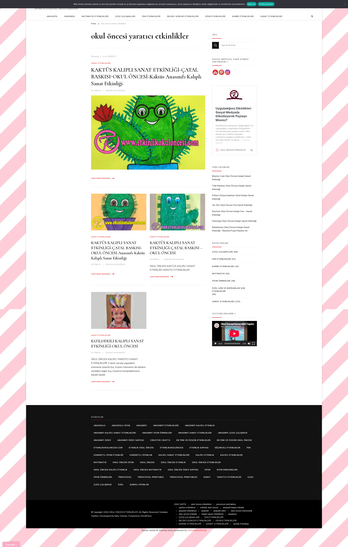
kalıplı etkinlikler (231, 455)
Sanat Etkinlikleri (101, 63)
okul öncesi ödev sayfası (183, 469)
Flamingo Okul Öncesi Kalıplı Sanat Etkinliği (234, 221)
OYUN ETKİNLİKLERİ (215, 16)
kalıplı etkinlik (205, 455)
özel (121, 484)
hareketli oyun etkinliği (108, 455)
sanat (207, 477)
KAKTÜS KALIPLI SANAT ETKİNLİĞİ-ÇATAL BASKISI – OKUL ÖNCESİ (176, 247)
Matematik (218, 273)
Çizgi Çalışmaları (222, 252)
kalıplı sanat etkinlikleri (212, 514)
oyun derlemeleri (227, 469)
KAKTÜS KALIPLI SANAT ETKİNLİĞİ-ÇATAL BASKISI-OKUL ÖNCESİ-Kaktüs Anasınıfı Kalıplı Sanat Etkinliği (146, 77)
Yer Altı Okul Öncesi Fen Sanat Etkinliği (232, 205)
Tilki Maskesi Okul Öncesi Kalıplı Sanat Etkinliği (231, 187)
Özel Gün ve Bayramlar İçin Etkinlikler (228, 289)
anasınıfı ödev (102, 440)
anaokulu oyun (121, 425)
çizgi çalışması (103, 484)
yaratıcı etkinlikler (229, 477)
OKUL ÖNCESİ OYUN (123, 462)
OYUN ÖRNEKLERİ (221, 281)
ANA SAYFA (180, 504)
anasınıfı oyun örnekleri (157, 433)
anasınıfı (141, 425)
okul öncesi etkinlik (173, 462)
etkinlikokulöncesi (171, 447)
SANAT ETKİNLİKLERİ (271, 16)
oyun (207, 469)
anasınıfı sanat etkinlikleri (195, 433)
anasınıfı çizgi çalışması (232, 433)
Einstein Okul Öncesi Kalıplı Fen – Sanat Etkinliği (232, 213)
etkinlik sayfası (199, 447)
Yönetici (97, 91)
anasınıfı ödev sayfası (130, 440)
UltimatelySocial (197, 530)
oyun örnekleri (103, 477)
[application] (234, 333)
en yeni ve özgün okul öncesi (234, 440)
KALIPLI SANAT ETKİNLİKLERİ (174, 455)
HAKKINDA (69, 16)
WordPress (146, 515)
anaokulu (99, 425)
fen (249, 447)
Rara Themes (120, 515)
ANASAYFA (52, 16)
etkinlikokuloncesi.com (108, 447)
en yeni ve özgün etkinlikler (193, 440)
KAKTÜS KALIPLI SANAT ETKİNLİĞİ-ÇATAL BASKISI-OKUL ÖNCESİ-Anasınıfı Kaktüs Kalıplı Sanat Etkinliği (118, 250)
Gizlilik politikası (266, 4)
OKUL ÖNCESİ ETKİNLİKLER (123, 512)
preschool (125, 477)
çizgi (250, 477)
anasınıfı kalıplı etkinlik (200, 425)
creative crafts (160, 440)
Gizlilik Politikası (241, 523)
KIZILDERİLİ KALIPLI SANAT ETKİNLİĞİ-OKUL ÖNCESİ (117, 343)
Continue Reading (100, 178)
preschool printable (151, 477)
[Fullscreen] (253, 343)
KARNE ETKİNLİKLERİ (243, 16)
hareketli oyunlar (141, 455)
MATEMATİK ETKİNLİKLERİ (95, 16)
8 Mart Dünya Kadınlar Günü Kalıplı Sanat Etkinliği (233, 197)
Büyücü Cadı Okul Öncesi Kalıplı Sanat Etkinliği (231, 178)
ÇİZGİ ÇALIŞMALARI (125, 16)
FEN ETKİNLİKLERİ (151, 16)
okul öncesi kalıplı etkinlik (110, 469)
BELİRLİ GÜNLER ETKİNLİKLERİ (183, 16)
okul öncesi (147, 462)
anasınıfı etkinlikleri (166, 425)
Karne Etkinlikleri (223, 266)
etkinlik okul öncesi (141, 447)
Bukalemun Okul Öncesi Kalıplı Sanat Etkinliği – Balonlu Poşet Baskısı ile (231, 229)
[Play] (215, 343)
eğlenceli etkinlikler (227, 447)
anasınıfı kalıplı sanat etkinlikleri (115, 433)
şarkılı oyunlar (139, 484)
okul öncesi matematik (147, 469)
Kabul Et (251, 4)
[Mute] (249, 343)
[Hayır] (344, 4)
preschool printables (183, 477)
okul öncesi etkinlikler (206, 462)
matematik (100, 462)
